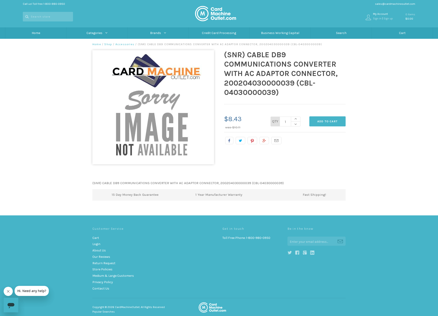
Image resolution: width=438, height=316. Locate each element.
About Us (99, 250)
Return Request (103, 263)
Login (96, 244)
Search (341, 33)
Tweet (240, 140)
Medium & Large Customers (113, 276)
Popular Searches (103, 311)
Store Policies (102, 269)
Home (36, 33)
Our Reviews (101, 257)
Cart (402, 33)
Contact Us (100, 288)
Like (229, 140)
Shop (108, 44)
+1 (264, 140)
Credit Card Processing (219, 33)
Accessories (124, 44)
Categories (94, 33)
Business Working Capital (280, 33)
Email (276, 140)
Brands (156, 33)
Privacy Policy (102, 282)
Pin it (252, 140)
